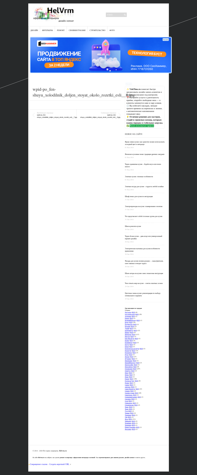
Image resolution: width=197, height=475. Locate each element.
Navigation (128, 312)
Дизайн (34, 30)
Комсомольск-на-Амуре (132, 349)
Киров (127, 347)
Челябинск (128, 423)
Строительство (97, 30)
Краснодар (128, 351)
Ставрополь (128, 403)
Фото (112, 30)
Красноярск (128, 353)
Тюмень (127, 413)
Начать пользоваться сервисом (142, 126)
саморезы (128, 387)
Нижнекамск (128, 361)
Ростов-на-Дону (129, 381)
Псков (126, 377)
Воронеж (127, 326)
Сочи (126, 401)
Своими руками (77, 30)
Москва (127, 357)
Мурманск (128, 359)
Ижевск (127, 332)
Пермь (127, 375)
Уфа (126, 417)
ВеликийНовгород (130, 320)
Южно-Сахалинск (130, 427)
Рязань (127, 383)
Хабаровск (128, 421)
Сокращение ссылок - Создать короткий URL (49, 464)
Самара (127, 385)
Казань (127, 340)
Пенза (126, 373)
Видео (127, 322)
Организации (129, 369)
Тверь (126, 407)
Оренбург (128, 371)
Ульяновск (128, 415)
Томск (126, 409)
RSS (133, 312)
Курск (126, 355)
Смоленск (128, 399)
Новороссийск (129, 365)
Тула (126, 411)
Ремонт (61, 30)
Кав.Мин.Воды (129, 338)
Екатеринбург (129, 330)
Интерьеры (47, 30)
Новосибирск (129, 367)
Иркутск (127, 336)
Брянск (127, 318)
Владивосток (129, 324)
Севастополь (129, 395)
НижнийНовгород (130, 363)
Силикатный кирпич (131, 397)
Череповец (128, 425)
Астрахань (128, 316)
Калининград (129, 342)
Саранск (127, 391)
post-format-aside (130, 314)
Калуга (127, 345)
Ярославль (128, 429)
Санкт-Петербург (130, 389)
